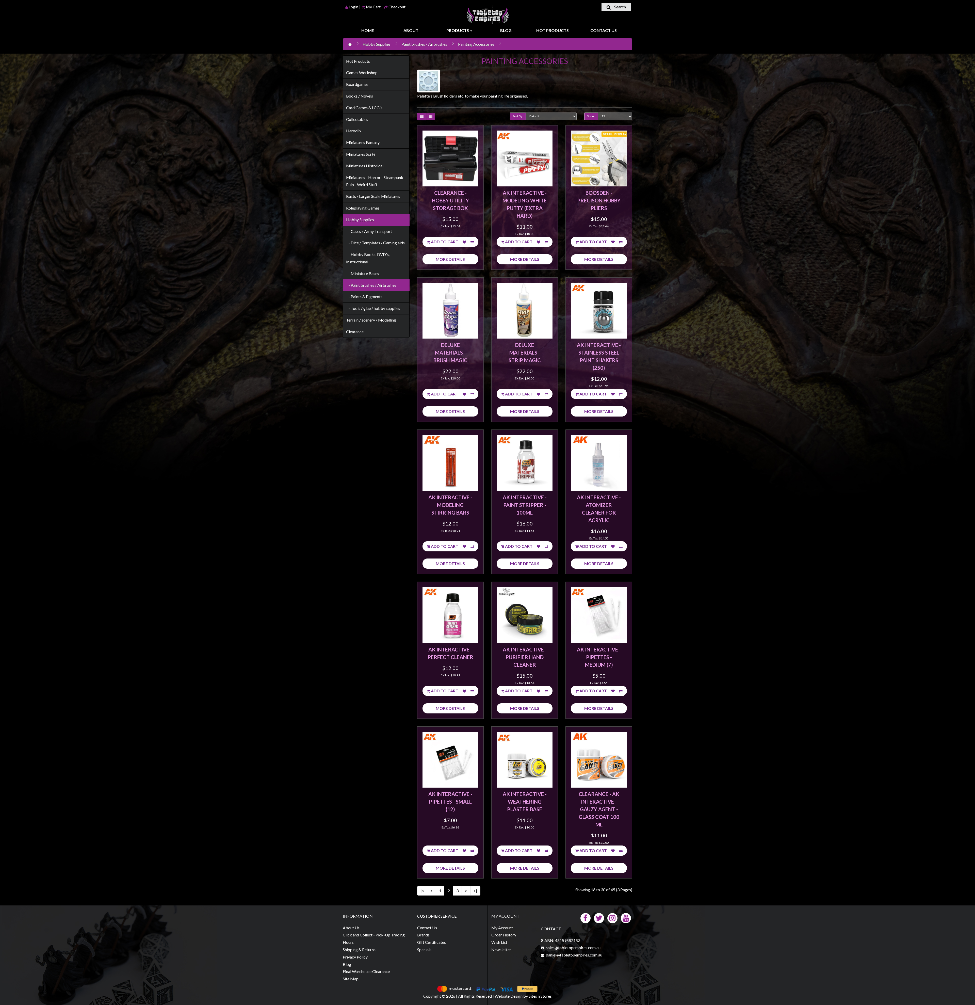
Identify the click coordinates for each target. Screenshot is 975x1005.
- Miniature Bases (362, 273)
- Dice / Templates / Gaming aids (375, 242)
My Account (502, 927)
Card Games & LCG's (364, 107)
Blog (506, 30)
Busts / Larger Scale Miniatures (373, 196)
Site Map (351, 978)
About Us (351, 927)
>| (475, 890)
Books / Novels (359, 95)
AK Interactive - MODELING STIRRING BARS (450, 505)
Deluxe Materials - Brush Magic (450, 352)
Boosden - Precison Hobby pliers (599, 200)
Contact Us (603, 30)
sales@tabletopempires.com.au (573, 947)
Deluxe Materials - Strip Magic (525, 352)
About (410, 30)
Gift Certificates (431, 942)
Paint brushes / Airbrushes (424, 44)
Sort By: (518, 116)
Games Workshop (362, 72)
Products (458, 30)
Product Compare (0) (472, 117)
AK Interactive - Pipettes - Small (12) (450, 801)
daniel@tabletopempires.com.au (574, 954)
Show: (591, 116)
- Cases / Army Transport (369, 231)
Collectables (357, 119)
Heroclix (353, 130)
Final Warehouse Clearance (366, 971)
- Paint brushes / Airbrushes (371, 285)
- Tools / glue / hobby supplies (373, 308)
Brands (423, 934)
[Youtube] (626, 917)
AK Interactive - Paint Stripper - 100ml (525, 505)
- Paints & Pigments (364, 296)
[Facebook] (585, 917)
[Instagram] (612, 917)
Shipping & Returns (359, 949)
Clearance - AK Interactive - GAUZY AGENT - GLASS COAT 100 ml (599, 809)
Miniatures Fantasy (363, 142)
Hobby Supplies (377, 44)
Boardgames (357, 84)
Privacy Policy (355, 956)
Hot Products (552, 30)
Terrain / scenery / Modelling (371, 319)
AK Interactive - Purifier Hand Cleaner (525, 657)
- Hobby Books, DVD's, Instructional (367, 258)
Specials (424, 949)
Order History (503, 934)
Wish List (499, 942)
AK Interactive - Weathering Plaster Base (525, 801)
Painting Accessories (476, 44)
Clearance (355, 331)
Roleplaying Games (363, 207)
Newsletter (501, 949)
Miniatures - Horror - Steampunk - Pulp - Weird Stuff (375, 181)
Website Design (509, 996)
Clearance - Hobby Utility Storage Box (450, 200)
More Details (450, 259)
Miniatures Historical (364, 165)
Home (367, 30)
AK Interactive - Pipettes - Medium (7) (599, 657)
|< (422, 890)
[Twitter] (599, 917)
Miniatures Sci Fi (360, 154)
